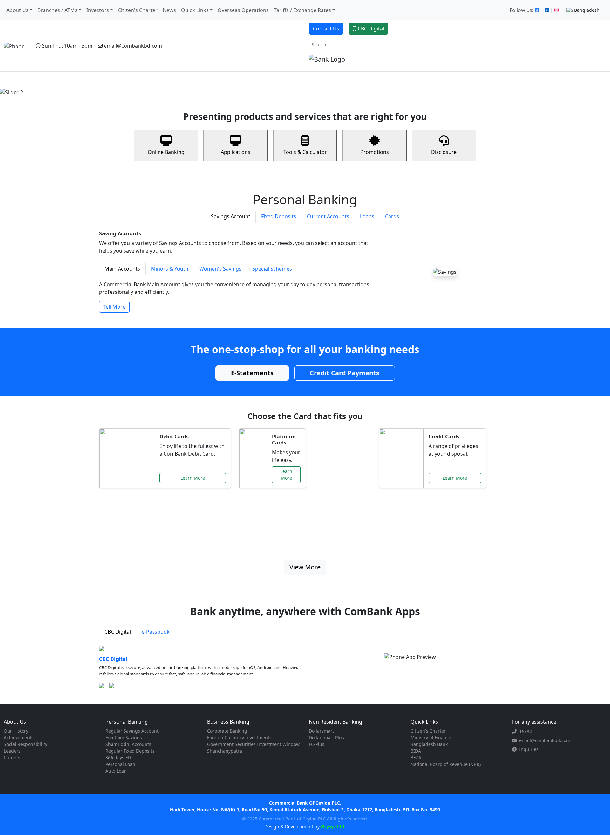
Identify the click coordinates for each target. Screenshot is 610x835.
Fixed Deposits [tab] (278, 216)
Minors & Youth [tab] (169, 268)
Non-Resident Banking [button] (147, 80)
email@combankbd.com (133, 45)
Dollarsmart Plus (326, 737)
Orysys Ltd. (333, 827)
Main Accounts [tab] (122, 268)
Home (18, 80)
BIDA (415, 751)
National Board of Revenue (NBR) (445, 764)
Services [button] (310, 80)
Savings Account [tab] (230, 216)
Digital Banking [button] (276, 80)
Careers (12, 757)
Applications (235, 151)
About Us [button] (17, 10)
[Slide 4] (322, 87)
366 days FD (118, 757)
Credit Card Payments (344, 373)
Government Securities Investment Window (253, 744)
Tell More (114, 306)
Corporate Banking (227, 731)
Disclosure (444, 151)
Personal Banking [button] (48, 80)
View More (305, 567)
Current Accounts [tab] (328, 216)
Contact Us (326, 28)
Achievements (19, 737)
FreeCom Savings (123, 737)
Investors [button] (97, 10)
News (169, 10)
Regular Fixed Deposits (129, 751)
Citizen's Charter (138, 10)
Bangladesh (587, 10)
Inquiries (529, 749)
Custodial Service (236, 80)
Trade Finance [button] (194, 80)
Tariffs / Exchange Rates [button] (302, 10)
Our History (16, 731)
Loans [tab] (367, 216)
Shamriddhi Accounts (128, 744)
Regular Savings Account (132, 731)
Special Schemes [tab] (272, 268)
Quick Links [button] (195, 10)
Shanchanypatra (224, 751)
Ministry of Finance (430, 737)
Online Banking (166, 151)
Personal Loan (120, 764)
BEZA (415, 757)
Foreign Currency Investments (239, 737)
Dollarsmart (321, 731)
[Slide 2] (299, 87)
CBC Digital (371, 28)
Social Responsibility (25, 744)
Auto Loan (116, 771)
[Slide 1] (288, 87)
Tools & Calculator (305, 151)
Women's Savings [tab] (220, 268)
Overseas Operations (243, 10)
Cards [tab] (392, 216)
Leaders (12, 751)
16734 (525, 731)
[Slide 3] (310, 87)
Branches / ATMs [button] (57, 10)
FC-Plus (316, 744)
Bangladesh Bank (429, 744)
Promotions (374, 151)
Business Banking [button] (95, 80)
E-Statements (252, 373)
